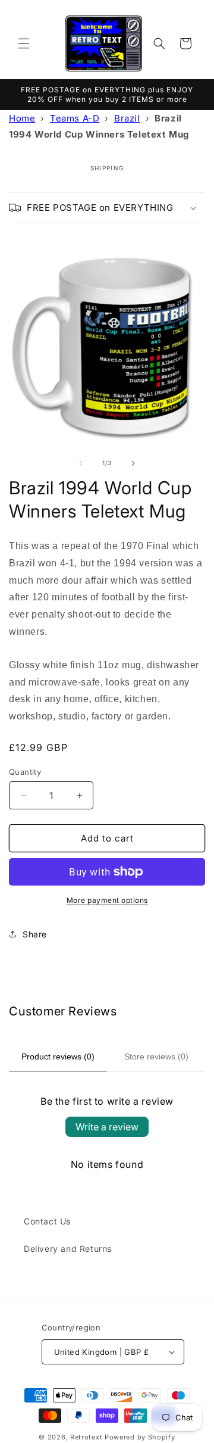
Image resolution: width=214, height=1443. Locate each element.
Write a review (107, 1127)
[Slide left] (81, 463)
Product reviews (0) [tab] (58, 1056)
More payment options (107, 900)
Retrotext (86, 1437)
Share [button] (35, 934)
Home (22, 118)
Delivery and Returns (68, 1248)
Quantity (25, 772)
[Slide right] (133, 463)
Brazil (127, 118)
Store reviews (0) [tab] (156, 1056)
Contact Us (47, 1221)
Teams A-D (74, 118)
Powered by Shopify (140, 1437)
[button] (24, 43)
